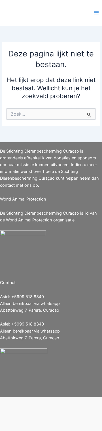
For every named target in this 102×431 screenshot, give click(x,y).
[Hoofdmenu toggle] (96, 12)
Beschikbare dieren (57, 13)
